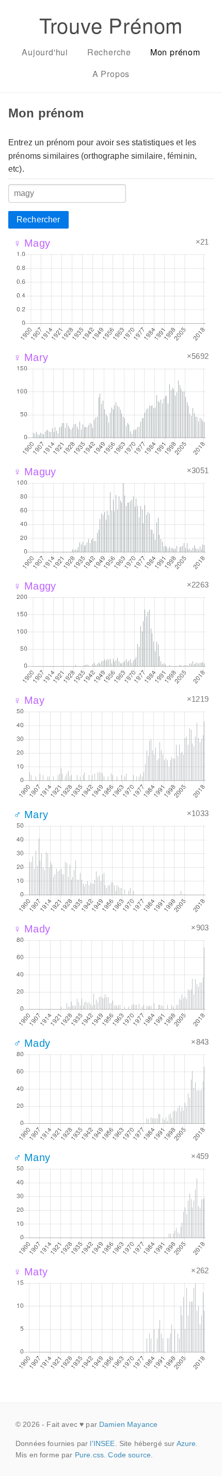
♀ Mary (30, 357)
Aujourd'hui (45, 52)
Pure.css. (90, 1455)
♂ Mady (31, 1043)
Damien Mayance (128, 1424)
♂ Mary (30, 814)
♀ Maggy (34, 586)
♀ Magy (31, 243)
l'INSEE (102, 1443)
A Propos (111, 74)
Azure (186, 1443)
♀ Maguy (34, 471)
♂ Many (31, 1157)
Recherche (109, 52)
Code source (129, 1455)
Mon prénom (175, 52)
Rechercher (38, 219)
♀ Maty (30, 1271)
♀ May (28, 700)
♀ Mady (31, 929)
